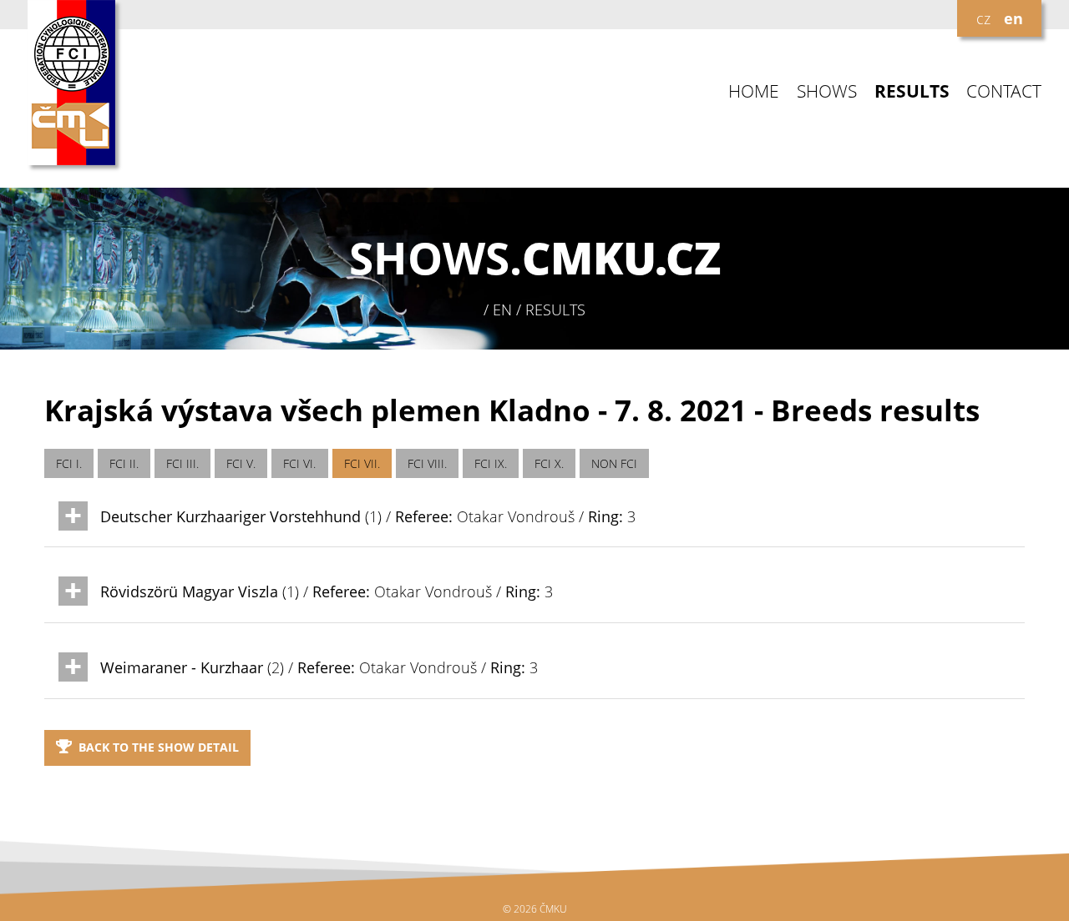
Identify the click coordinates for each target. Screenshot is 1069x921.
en (1013, 18)
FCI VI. (299, 463)
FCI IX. (490, 463)
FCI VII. (362, 463)
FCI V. (241, 463)
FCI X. (549, 463)
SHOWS (827, 91)
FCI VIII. (427, 463)
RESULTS (912, 91)
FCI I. (69, 463)
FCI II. (124, 463)
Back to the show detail (159, 747)
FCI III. (182, 463)
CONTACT (1003, 91)
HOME (753, 91)
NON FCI (614, 463)
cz (983, 18)
